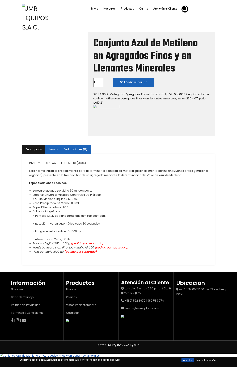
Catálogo (72, 313)
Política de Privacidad (25, 305)
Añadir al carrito (135, 82)
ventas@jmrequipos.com (142, 308)
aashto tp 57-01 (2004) (171, 94)
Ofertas (71, 297)
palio (202, 98)
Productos (127, 8)
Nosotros (109, 8)
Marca (53, 149)
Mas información (206, 360)
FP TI (136, 345)
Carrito (143, 8)
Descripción (34, 149)
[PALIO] (106, 118)
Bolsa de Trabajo (22, 297)
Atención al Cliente (165, 8)
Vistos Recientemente (81, 305)
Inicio (94, 8)
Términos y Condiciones (27, 313)
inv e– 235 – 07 (188, 98)
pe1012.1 (98, 103)
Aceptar (187, 360)
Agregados (132, 94)
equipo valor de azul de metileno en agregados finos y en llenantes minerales (151, 96)
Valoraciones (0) (75, 149)
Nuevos (71, 289)
